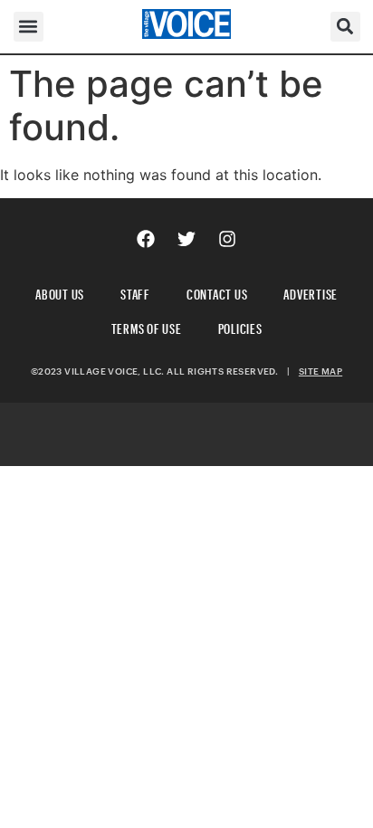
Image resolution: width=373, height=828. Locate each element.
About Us (59, 291)
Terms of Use (146, 326)
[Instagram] (227, 239)
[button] (28, 27)
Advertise (310, 291)
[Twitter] (186, 239)
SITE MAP (320, 371)
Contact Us (217, 291)
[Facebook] (146, 239)
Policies (240, 326)
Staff (135, 291)
